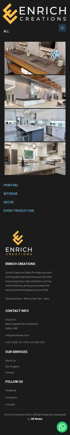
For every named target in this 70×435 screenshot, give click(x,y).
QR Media (36, 419)
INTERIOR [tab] (11, 193)
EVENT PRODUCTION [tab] (19, 210)
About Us (10, 361)
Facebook (10, 390)
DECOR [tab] (9, 202)
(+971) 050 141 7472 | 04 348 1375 (25, 342)
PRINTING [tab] (11, 185)
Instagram (11, 397)
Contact (9, 372)
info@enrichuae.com (17, 335)
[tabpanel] (35, 108)
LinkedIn (10, 404)
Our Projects (12, 366)
